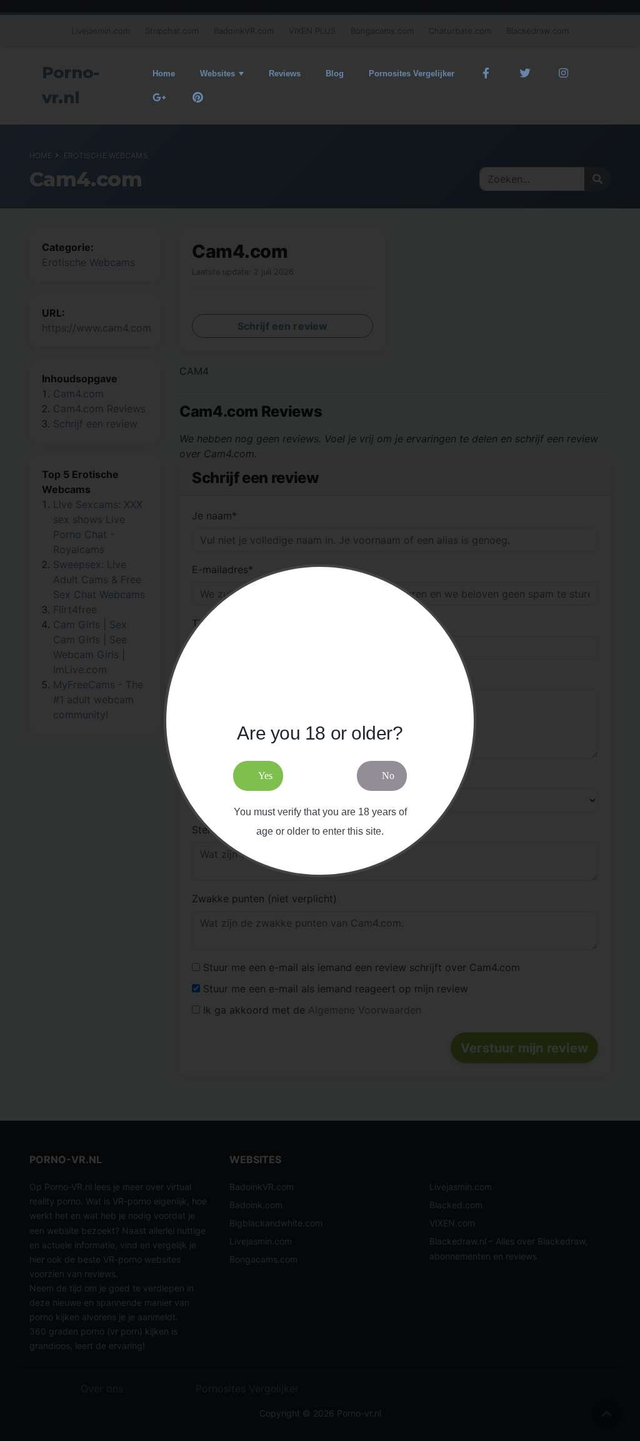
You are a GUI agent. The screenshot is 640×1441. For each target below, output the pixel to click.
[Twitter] (525, 73)
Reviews (285, 73)
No (388, 775)
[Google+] (159, 98)
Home (163, 73)
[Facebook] (486, 73)
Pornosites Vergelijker (411, 73)
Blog (335, 73)
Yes (265, 775)
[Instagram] (563, 73)
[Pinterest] (198, 98)
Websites (217, 73)
